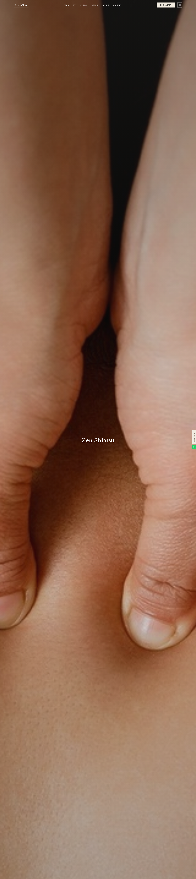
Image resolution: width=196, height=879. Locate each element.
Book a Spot (194, 437)
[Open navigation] (179, 4)
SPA (74, 5)
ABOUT (106, 5)
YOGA (66, 5)
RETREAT (83, 5)
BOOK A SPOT (165, 5)
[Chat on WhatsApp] (194, 447)
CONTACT (117, 5)
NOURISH (95, 5)
